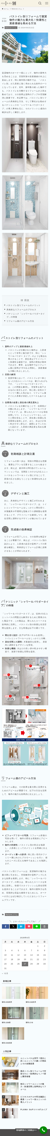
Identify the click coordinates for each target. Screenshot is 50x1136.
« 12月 (5, 973)
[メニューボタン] (46, 3)
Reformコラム (11, 27)
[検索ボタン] (40, 3)
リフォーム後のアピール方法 (20, 320)
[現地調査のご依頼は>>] (43, 1130)
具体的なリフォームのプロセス (21, 309)
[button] (5, 926)
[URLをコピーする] (44, 926)
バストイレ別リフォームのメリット (24, 305)
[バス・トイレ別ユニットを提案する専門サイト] (8, 3)
